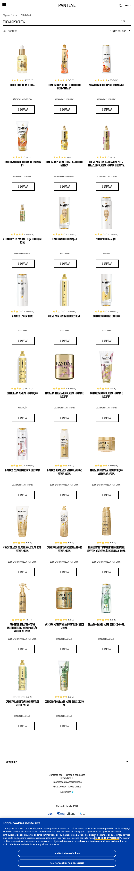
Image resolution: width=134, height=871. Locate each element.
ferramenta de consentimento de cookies (102, 841)
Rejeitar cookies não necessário (67, 862)
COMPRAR (23, 109)
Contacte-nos (55, 774)
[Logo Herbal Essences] (71, 814)
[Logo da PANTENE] (67, 5)
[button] (4, 4)
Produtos (25, 15)
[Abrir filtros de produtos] (123, 21)
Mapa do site (59, 786)
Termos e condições (75, 774)
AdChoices (65, 791)
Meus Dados (74, 786)
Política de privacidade (107, 837)
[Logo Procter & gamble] (50, 814)
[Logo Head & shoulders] (61, 814)
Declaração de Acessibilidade (67, 781)
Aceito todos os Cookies (67, 853)
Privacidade (65, 778)
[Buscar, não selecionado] (120, 5)
